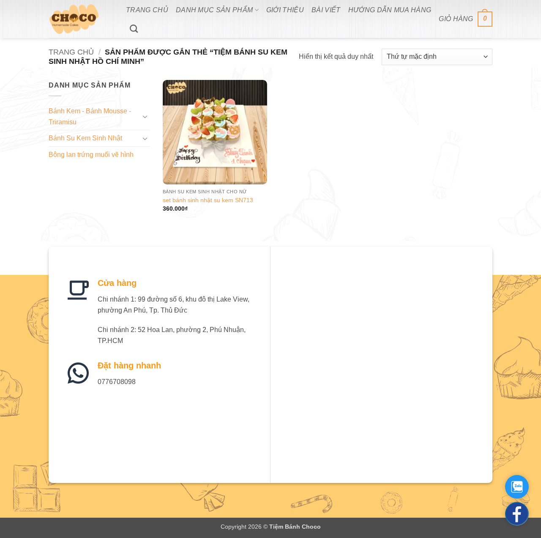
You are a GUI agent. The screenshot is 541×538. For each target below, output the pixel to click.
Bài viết (326, 10)
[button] (465, 19)
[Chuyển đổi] (145, 116)
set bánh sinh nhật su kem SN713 (208, 200)
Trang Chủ (147, 10)
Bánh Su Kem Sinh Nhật (85, 138)
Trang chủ (71, 51)
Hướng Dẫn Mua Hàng (390, 10)
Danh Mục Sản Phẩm (214, 10)
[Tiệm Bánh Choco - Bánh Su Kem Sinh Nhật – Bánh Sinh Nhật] (81, 19)
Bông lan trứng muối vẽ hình (91, 154)
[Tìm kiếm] (134, 28)
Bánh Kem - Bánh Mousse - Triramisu (90, 116)
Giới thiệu (285, 10)
